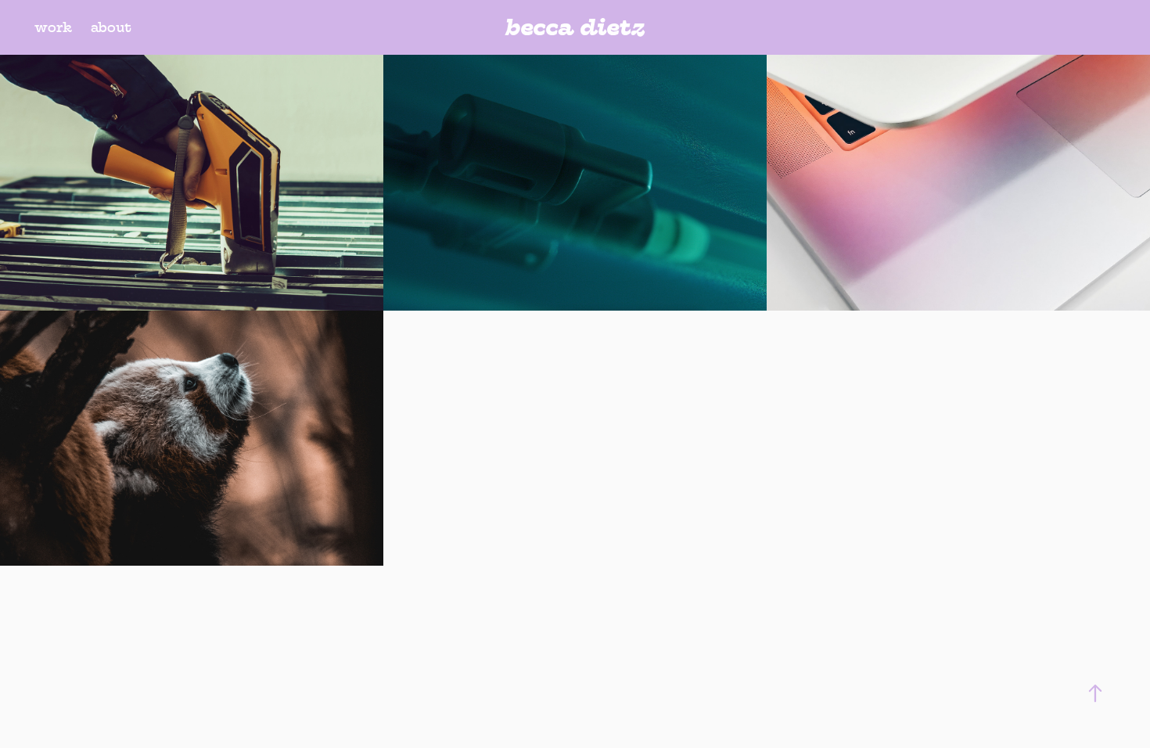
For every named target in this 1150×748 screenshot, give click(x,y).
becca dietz (575, 27)
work (53, 27)
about (111, 27)
